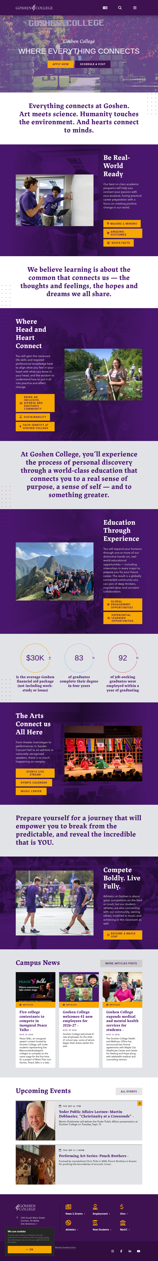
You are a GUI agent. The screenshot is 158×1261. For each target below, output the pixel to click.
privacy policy (43, 1237)
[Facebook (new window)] (121, 1251)
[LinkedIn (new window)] (130, 1251)
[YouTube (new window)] (138, 1251)
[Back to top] (34, 7)
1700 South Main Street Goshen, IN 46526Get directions (33, 1220)
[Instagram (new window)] (112, 1251)
